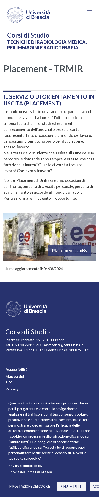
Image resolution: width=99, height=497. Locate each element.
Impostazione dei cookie (29, 486)
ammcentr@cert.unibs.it (63, 345)
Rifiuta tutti (71, 486)
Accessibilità (17, 369)
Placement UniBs (69, 250)
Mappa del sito (15, 379)
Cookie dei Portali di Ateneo (30, 472)
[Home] (43, 15)
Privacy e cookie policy (25, 466)
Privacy (12, 389)
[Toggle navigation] (89, 9)
